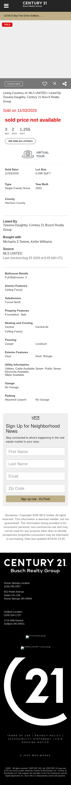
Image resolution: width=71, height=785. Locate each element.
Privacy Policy (48, 736)
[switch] (45, 83)
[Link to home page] (35, 6)
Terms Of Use (19, 736)
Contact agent (13, 84)
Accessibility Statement (29, 739)
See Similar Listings (20, 141)
